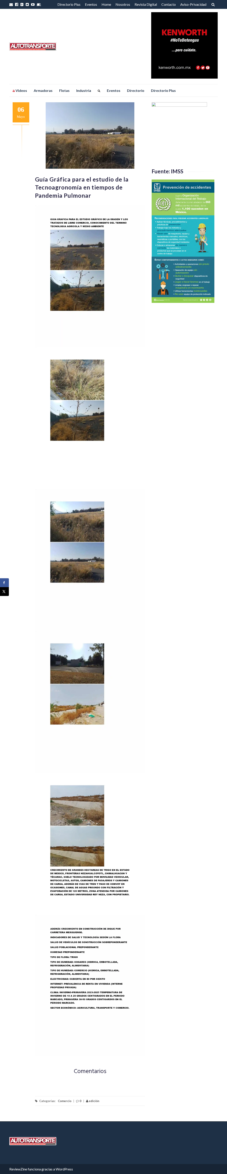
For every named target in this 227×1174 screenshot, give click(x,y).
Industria (83, 90)
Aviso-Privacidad (193, 4)
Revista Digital (146, 4)
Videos (21, 90)
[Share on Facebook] (4, 582)
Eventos (91, 4)
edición (93, 1101)
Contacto (168, 4)
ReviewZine (18, 1169)
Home (106, 4)
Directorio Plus (68, 4)
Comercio (64, 1101)
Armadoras (43, 90)
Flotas (64, 90)
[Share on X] (4, 591)
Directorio (135, 90)
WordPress (64, 1169)
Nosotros (122, 4)
